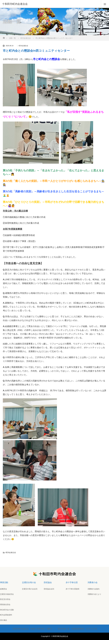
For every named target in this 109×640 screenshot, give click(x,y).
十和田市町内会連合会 (59, 636)
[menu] (105, 4)
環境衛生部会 (5, 605)
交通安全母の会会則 (29, 589)
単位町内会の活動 (7, 610)
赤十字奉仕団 (72, 582)
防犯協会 (48, 582)
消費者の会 (93, 582)
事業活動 (4, 582)
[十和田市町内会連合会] (50, 4)
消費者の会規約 (93, 589)
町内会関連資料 (6, 615)
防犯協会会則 (49, 589)
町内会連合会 (23, 46)
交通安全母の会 (29, 582)
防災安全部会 (5, 599)
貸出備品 (3, 620)
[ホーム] (4, 37)
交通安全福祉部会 (7, 594)
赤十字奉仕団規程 (72, 589)
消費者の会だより (94, 594)
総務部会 (3, 589)
